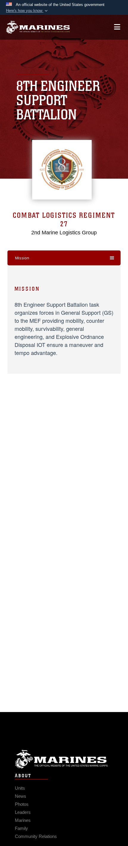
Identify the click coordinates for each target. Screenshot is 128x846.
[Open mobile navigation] (117, 27)
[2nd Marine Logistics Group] (38, 27)
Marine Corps (64, 759)
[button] (27, 11)
